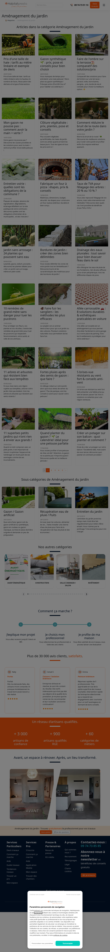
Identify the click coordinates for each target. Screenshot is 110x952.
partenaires (38, 913)
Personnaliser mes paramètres (42, 943)
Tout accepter (68, 943)
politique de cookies (60, 935)
